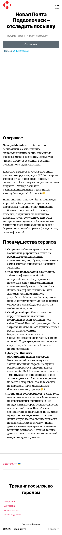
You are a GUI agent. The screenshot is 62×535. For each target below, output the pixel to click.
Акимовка (9, 505)
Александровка (12, 514)
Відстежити (10, 463)
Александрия (11, 510)
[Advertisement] (31, 85)
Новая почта (19, 529)
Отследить (31, 44)
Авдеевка (9, 501)
